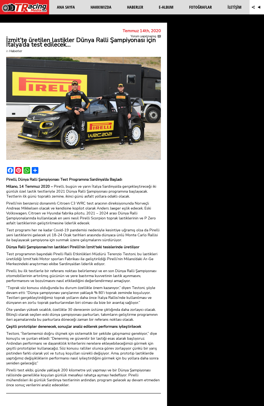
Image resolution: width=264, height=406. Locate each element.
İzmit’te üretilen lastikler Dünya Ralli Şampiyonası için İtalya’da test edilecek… (81, 42)
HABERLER (135, 7)
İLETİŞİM (234, 7)
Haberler (15, 51)
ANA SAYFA (66, 7)
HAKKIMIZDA (101, 7)
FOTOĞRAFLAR (200, 7)
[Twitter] (246, 7)
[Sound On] (260, 7)
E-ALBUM (166, 7)
